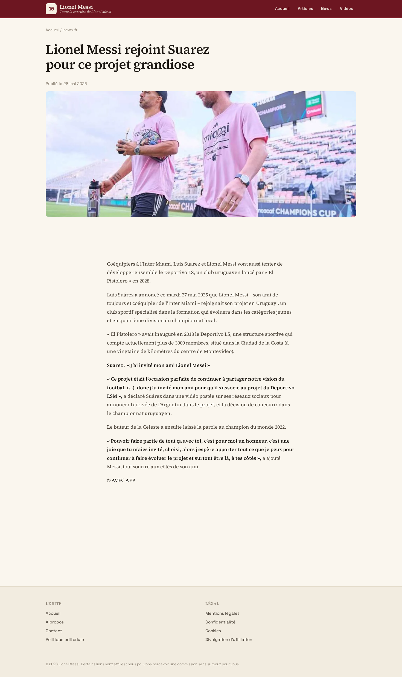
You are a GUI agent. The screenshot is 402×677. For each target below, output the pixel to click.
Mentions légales (222, 613)
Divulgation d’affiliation (228, 639)
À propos (55, 622)
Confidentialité (220, 622)
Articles (305, 8)
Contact (54, 630)
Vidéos (346, 8)
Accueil (282, 8)
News (326, 8)
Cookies (213, 630)
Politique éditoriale (65, 639)
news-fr (70, 30)
